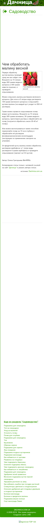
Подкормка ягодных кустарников (17, 452)
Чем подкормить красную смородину (19, 467)
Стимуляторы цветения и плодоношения (20, 486)
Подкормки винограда (13, 454)
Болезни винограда (11, 493)
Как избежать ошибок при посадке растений (21, 484)
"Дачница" (13, 167)
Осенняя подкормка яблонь (15, 464)
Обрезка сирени (10, 445)
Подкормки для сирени (13, 447)
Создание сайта (19, 514)
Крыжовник (8, 442)
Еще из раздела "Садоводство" (21, 421)
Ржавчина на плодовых (13, 459)
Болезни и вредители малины (16, 496)
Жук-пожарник (9, 450)
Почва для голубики (12, 435)
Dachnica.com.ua (35, 171)
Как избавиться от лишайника (16, 469)
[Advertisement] (22, 37)
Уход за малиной (10, 430)
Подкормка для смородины (15, 425)
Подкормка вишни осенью (14, 498)
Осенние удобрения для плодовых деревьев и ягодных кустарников (22, 490)
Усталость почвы (10, 433)
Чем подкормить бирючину (15, 462)
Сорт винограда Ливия (13, 501)
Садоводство (22, 11)
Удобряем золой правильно (15, 474)
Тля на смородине (11, 428)
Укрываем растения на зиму (15, 481)
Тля (5, 440)
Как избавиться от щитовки (14, 457)
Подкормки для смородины (15, 437)
